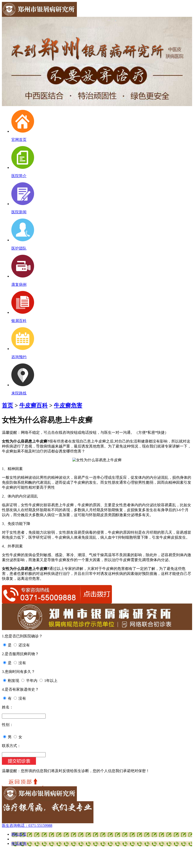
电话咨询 (18, 843)
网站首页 (18, 834)
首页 (7, 405)
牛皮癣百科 (33, 405)
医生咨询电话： (27, 825)
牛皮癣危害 (68, 405)
